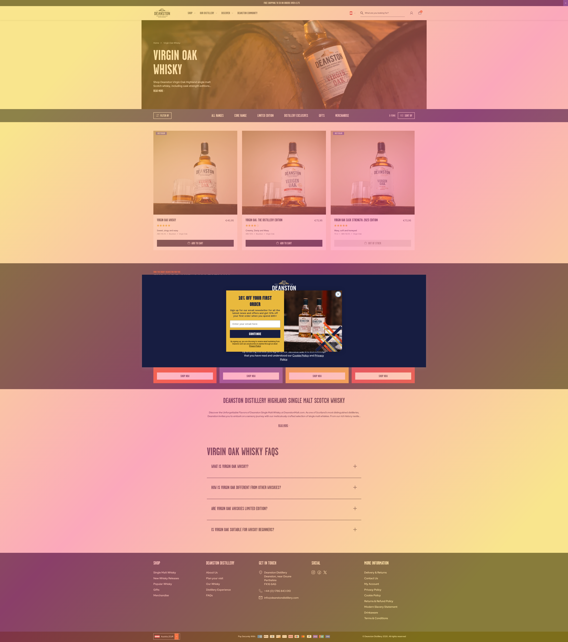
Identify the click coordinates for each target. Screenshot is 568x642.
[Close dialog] (338, 294)
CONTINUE (255, 334)
